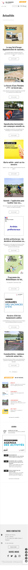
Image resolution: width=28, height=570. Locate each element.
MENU (3, 6)
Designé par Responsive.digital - (7, 561)
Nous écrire (13, 547)
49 (12, 372)
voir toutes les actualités (14, 417)
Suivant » (15, 372)
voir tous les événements (14, 478)
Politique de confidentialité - (8, 562)
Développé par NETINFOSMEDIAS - (19, 561)
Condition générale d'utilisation (18, 562)
